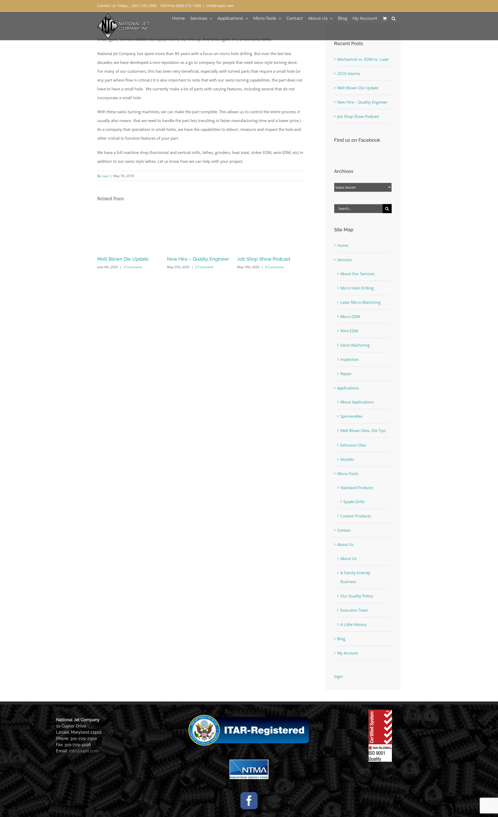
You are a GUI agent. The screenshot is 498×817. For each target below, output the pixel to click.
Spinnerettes (351, 416)
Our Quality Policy (356, 595)
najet (105, 176)
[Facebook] (249, 800)
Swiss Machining (355, 345)
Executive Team (354, 610)
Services (344, 259)
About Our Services (357, 273)
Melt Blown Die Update (357, 87)
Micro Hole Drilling (357, 288)
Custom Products (355, 515)
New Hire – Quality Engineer (128, 259)
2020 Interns (348, 73)
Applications (348, 387)
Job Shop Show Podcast (193, 259)
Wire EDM (349, 330)
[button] (394, 18)
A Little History (353, 624)
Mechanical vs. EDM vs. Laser (269, 259)
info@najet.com (219, 5)
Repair (346, 373)
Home (342, 245)
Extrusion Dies (353, 445)
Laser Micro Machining (360, 302)
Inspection (349, 359)
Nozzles (347, 459)
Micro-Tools (347, 473)
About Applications (357, 401)
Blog (341, 638)
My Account (347, 653)
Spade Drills (354, 501)
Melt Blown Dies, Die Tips (363, 430)
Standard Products (356, 487)
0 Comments (135, 267)
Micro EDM (350, 316)
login (338, 676)
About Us (345, 544)
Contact (344, 530)
